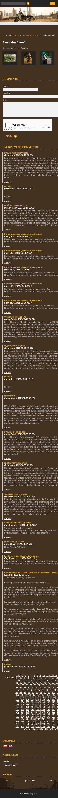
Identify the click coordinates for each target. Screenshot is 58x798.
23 (45, 678)
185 (27, 714)
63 (55, 685)
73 (45, 687)
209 (48, 719)
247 (46, 729)
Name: (6, 86)
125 (27, 700)
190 (53, 714)
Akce (6, 761)
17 (21, 678)
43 (25, 683)
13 (55, 675)
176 (32, 712)
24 (49, 678)
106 (33, 695)
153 (17, 707)
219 (48, 721)
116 (32, 697)
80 (23, 690)
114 (22, 697)
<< (7, 781)
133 (17, 702)
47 (41, 683)
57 (31, 685)
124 (22, 700)
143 (17, 704)
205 (27, 719)
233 (17, 726)
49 (49, 683)
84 (39, 690)
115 (27, 697)
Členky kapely (31, 35)
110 (53, 695)
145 (27, 704)
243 (25, 729)
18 (25, 678)
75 (53, 687)
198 (43, 717)
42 (21, 683)
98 (45, 692)
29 (19, 680)
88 (55, 690)
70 (33, 687)
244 (31, 729)
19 (29, 678)
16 (17, 678)
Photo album (16, 35)
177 (38, 712)
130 (53, 700)
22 (41, 678)
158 (43, 707)
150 (53, 704)
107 (38, 695)
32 (31, 680)
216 (32, 721)
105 (28, 695)
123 (17, 700)
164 (22, 709)
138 (43, 702)
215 (27, 721)
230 (53, 724)
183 (17, 714)
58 (35, 685)
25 (53, 678)
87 (51, 690)
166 (32, 709)
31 (27, 680)
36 (47, 680)
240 (53, 726)
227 (38, 724)
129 (48, 700)
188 (43, 714)
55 (23, 685)
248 (51, 729)
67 (21, 687)
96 (37, 692)
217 (38, 721)
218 (43, 721)
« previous (10, 677)
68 (25, 687)
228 (43, 724)
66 (17, 687)
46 (37, 683)
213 (17, 721)
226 (32, 724)
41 (17, 683)
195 (27, 717)
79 (19, 690)
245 (36, 729)
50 (53, 683)
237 (38, 726)
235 (27, 726)
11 (48, 675)
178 (43, 712)
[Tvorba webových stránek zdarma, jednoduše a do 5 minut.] (37, 794)
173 (17, 712)
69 (29, 687)
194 (22, 717)
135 (27, 702)
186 (32, 714)
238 (43, 726)
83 (35, 690)
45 (33, 683)
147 (38, 704)
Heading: (7, 93)
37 (51, 680)
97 (41, 692)
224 (22, 724)
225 (27, 724)
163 (17, 709)
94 (29, 692)
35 (43, 680)
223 (17, 724)
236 (32, 726)
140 (53, 702)
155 (27, 707)
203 (17, 719)
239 (48, 726)
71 (37, 687)
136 (32, 702)
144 (22, 704)
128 (43, 700)
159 (48, 707)
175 (27, 712)
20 (33, 678)
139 (48, 702)
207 (38, 719)
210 (53, 719)
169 (48, 709)
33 (35, 680)
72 (41, 687)
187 (38, 714)
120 (53, 697)
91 (17, 692)
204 (22, 719)
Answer (7, 182)
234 (22, 726)
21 (37, 678)
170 (53, 709)
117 (37, 697)
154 (22, 707)
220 (53, 721)
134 (22, 702)
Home (5, 35)
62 (51, 685)
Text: (5, 100)
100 (53, 692)
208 (43, 719)
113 (17, 697)
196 (32, 717)
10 (44, 675)
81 (27, 690)
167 (38, 709)
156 (32, 707)
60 (43, 685)
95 (33, 692)
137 (38, 702)
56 (27, 685)
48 (45, 683)
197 (38, 717)
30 (23, 680)
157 (38, 707)
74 (49, 687)
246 (41, 729)
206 (33, 719)
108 (43, 695)
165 (27, 709)
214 (22, 721)
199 (48, 717)
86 (47, 690)
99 (49, 692)
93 (25, 692)
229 (48, 724)
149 (48, 704)
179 (48, 712)
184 (22, 714)
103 (17, 695)
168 (43, 709)
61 (47, 685)
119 (47, 697)
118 (42, 697)
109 (48, 695)
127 (38, 700)
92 (21, 692)
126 (32, 700)
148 (43, 704)
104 (22, 695)
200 (53, 717)
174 (22, 712)
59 (39, 685)
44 (29, 683)
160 (53, 707)
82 (31, 690)
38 (55, 680)
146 (32, 704)
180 (53, 712)
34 (39, 680)
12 (51, 675)
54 (19, 685)
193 (17, 717)
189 (48, 714)
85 (43, 690)
